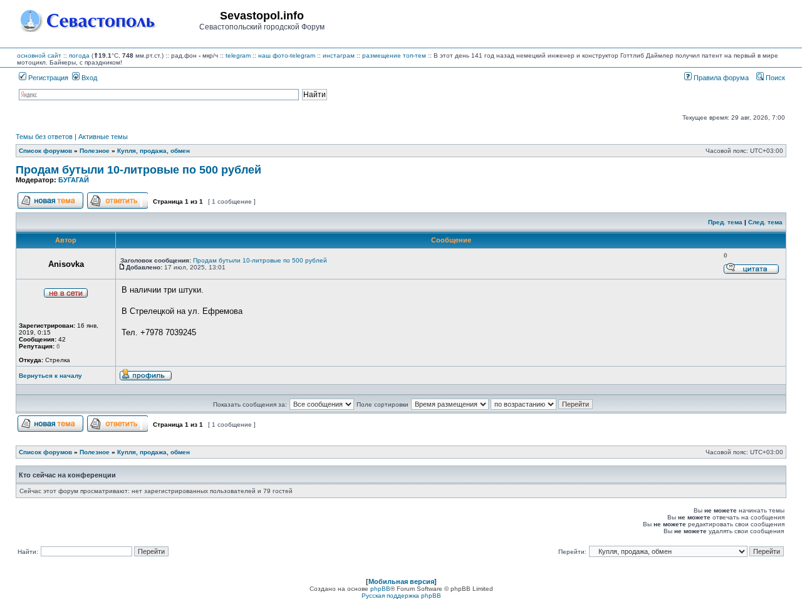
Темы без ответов (44, 136)
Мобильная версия (401, 581)
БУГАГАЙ (73, 180)
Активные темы (103, 136)
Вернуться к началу (50, 375)
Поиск (774, 77)
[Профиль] (146, 378)
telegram (238, 55)
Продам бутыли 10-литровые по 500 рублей (138, 170)
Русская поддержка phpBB (401, 595)
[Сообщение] (122, 267)
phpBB (380, 588)
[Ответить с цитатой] (751, 272)
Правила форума (720, 77)
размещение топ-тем (394, 55)
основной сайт (39, 55)
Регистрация (47, 77)
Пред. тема (725, 222)
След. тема (765, 222)
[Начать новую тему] (50, 207)
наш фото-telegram (286, 55)
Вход (88, 77)
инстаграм (339, 55)
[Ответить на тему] (117, 207)
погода (79, 55)
